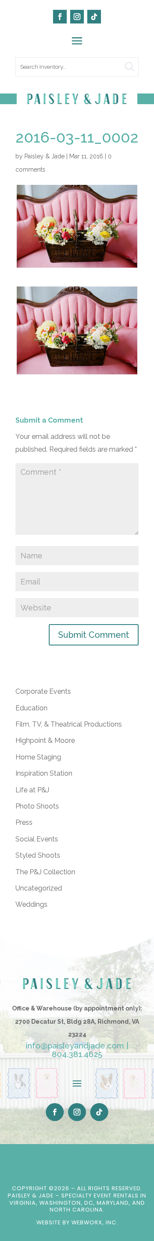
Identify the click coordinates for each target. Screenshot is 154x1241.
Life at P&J (32, 790)
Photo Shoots (37, 806)
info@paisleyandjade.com (75, 1045)
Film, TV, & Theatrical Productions (68, 724)
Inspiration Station (43, 773)
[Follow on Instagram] (77, 16)
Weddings (31, 904)
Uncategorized (38, 888)
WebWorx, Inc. (94, 1222)
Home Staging (38, 757)
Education (31, 708)
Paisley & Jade (44, 156)
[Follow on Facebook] (60, 16)
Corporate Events (43, 691)
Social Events (36, 839)
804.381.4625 (77, 1054)
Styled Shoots (37, 855)
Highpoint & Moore (45, 740)
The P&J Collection (45, 872)
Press (24, 822)
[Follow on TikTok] (94, 16)
